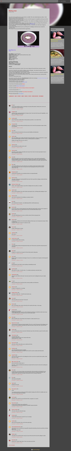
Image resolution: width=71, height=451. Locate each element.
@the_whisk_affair (15, 361)
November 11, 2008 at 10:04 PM (17, 241)
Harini (13, 256)
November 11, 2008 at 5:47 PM (17, 198)
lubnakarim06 (14, 274)
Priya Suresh (14, 342)
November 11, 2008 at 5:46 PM (17, 192)
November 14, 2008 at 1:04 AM (17, 406)
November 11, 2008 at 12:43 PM (17, 115)
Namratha (13, 439)
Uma (12, 244)
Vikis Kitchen (14, 335)
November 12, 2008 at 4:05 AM (17, 271)
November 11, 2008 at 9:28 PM (17, 235)
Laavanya (13, 268)
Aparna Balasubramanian (16, 426)
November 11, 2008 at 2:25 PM (17, 161)
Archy (13, 298)
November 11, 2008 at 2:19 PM (17, 147)
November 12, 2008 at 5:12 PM (17, 326)
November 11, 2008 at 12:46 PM (17, 127)
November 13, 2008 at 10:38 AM (17, 380)
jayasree (13, 219)
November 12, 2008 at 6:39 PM (17, 339)
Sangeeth (13, 111)
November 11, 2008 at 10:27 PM (17, 253)
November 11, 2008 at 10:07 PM (17, 247)
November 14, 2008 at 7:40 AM (17, 418)
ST (12, 281)
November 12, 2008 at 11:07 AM (17, 314)
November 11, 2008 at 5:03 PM (17, 181)
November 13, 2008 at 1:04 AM (17, 345)
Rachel (13, 213)
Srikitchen (13, 348)
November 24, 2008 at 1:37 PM (17, 442)
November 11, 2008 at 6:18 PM (17, 204)
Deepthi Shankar (14, 292)
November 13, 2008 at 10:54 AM (17, 394)
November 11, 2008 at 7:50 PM (17, 224)
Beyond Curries (14, 322)
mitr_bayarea (14, 388)
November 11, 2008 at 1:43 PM (17, 141)
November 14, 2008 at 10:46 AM (17, 423)
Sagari (13, 383)
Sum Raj (13, 397)
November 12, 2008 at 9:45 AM (17, 301)
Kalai (12, 317)
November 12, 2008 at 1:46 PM (17, 320)
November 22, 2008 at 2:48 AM (17, 437)
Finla (12, 377)
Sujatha (13, 136)
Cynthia (13, 329)
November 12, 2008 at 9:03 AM (17, 289)
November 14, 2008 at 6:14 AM (17, 412)
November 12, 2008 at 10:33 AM (17, 306)
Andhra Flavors (14, 238)
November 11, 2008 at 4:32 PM (17, 169)
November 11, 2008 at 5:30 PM (17, 187)
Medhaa (13, 434)
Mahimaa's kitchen (15, 184)
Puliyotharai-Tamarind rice (55, 57)
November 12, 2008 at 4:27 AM (17, 278)
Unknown (13, 144)
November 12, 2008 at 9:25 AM (17, 295)
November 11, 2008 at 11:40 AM (17, 108)
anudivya (13, 118)
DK (12, 105)
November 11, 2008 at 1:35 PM (17, 133)
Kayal (13, 250)
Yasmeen (13, 309)
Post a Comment (12, 445)
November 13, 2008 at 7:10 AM (17, 374)
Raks (12, 164)
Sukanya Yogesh (14, 409)
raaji (12, 201)
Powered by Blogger (36, 449)
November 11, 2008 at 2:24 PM (17, 154)
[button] (9, 14)
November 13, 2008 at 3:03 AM (17, 358)
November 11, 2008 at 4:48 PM (17, 174)
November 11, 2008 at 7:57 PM (17, 229)
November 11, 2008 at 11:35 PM (17, 260)
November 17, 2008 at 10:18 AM (17, 431)
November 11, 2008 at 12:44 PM (17, 121)
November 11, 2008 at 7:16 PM (17, 216)
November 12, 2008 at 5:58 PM (17, 332)
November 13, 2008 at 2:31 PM (17, 400)
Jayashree (13, 232)
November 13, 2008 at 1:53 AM (17, 352)
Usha (13, 130)
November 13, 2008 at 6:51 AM (17, 367)
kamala (13, 207)
